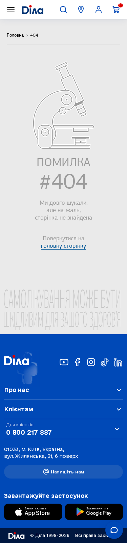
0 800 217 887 (28, 432)
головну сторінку (63, 246)
